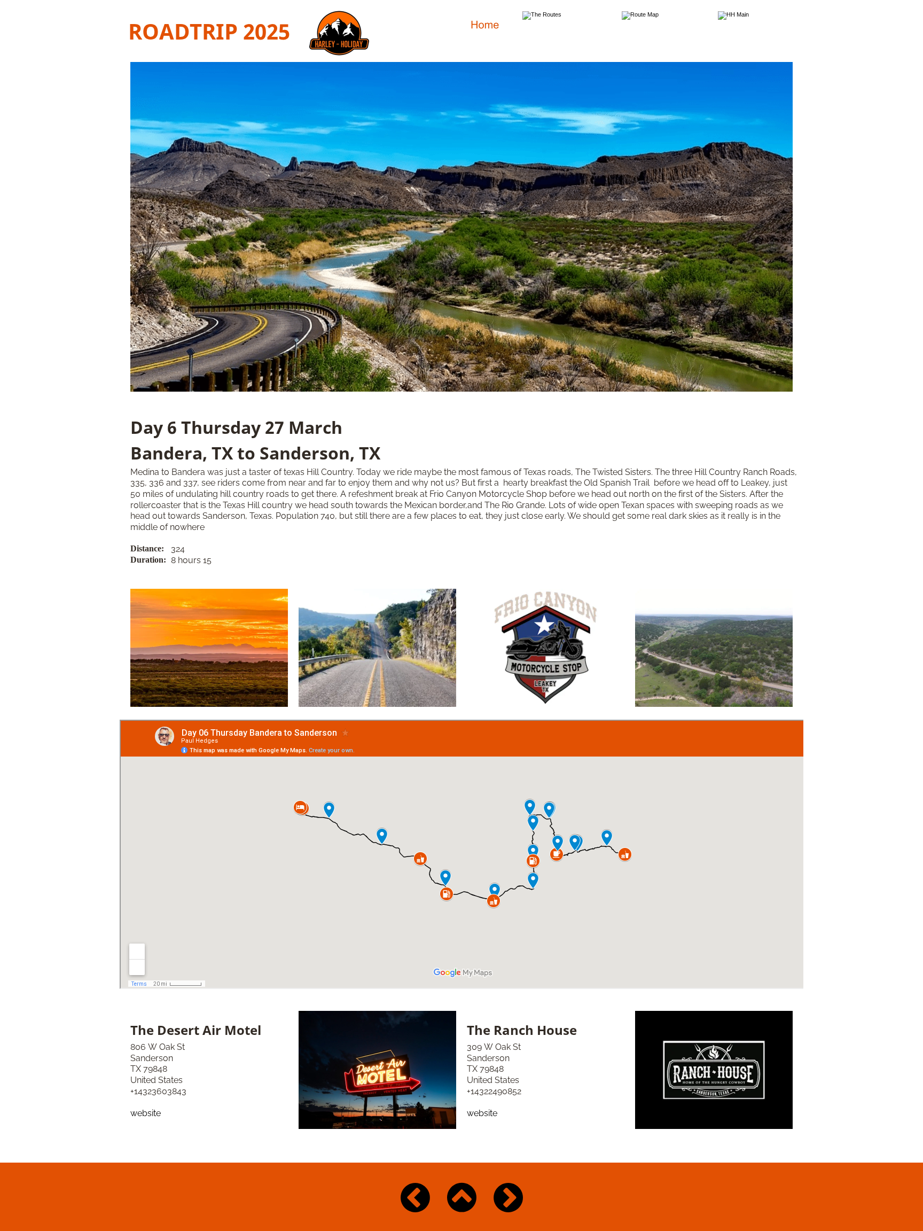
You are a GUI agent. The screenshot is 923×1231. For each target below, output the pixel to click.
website (145, 1113)
